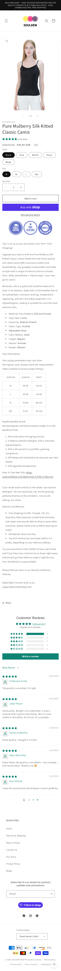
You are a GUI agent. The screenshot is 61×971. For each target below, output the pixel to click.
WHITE (35, 155)
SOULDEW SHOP (18, 959)
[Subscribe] (51, 894)
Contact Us (11, 849)
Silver (50, 155)
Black (8, 155)
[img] (9, 676)
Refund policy (49, 960)
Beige (8, 162)
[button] (6, 20)
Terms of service (31, 964)
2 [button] (29, 799)
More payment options (30, 215)
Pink (21, 155)
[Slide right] (37, 116)
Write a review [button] (30, 656)
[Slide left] (23, 116)
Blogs (9, 870)
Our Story (11, 856)
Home (9, 828)
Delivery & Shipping (16, 835)
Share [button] (8, 602)
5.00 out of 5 (38, 623)
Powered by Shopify (33, 959)
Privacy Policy (13, 863)
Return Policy (13, 842)
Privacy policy (16, 964)
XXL (37, 174)
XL (16, 174)
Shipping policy (47, 964)
